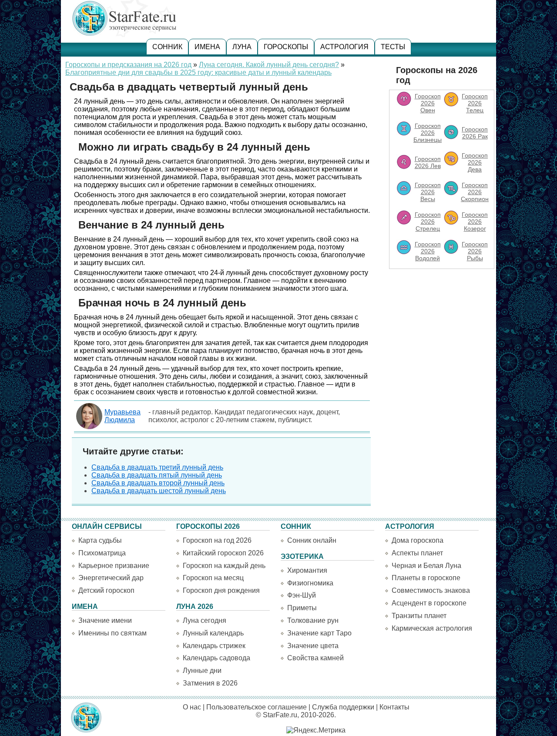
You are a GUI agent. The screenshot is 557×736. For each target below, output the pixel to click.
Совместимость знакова (431, 590)
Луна (242, 46)
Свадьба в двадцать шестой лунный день (158, 490)
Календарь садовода (216, 658)
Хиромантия (307, 570)
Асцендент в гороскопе (429, 603)
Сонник (167, 46)
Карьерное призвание (113, 565)
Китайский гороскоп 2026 (223, 553)
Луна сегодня (204, 620)
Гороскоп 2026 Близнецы (427, 132)
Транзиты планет (419, 615)
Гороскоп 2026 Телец (475, 103)
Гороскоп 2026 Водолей (428, 251)
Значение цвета (313, 645)
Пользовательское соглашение (256, 707)
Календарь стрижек (214, 645)
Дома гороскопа (417, 540)
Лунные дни (202, 670)
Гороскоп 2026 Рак (475, 133)
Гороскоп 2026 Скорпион (475, 191)
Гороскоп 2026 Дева (475, 162)
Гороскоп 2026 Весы (428, 191)
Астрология (344, 46)
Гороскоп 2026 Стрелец (428, 221)
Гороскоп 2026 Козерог (475, 221)
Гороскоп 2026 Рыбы (475, 251)
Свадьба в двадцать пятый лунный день (156, 475)
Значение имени (105, 620)
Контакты (394, 707)
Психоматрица (102, 553)
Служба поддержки (343, 707)
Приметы (302, 608)
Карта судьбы (100, 540)
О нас (192, 707)
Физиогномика (310, 583)
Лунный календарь (213, 633)
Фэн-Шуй (301, 595)
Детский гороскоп (106, 590)
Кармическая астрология (432, 628)
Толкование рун (313, 620)
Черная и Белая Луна (426, 565)
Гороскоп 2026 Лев (428, 162)
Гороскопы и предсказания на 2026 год (128, 64)
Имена (207, 46)
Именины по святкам (112, 633)
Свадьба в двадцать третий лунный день (157, 467)
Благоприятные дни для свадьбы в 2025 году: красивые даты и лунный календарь (198, 72)
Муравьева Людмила (122, 415)
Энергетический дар (111, 577)
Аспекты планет (417, 553)
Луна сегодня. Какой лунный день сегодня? (269, 64)
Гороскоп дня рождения (221, 590)
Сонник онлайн (311, 540)
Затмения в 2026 (210, 683)
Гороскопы (286, 46)
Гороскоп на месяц (213, 577)
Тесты (393, 46)
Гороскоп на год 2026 (217, 540)
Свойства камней (315, 658)
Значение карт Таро (319, 633)
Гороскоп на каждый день (224, 565)
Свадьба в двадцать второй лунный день (158, 483)
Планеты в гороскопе (426, 577)
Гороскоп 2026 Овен (428, 103)
